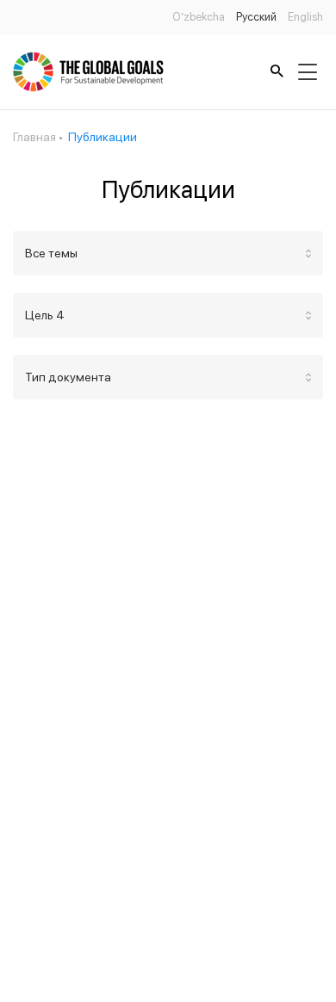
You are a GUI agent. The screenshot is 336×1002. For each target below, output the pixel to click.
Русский (256, 16)
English (305, 16)
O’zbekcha (198, 16)
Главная (34, 137)
